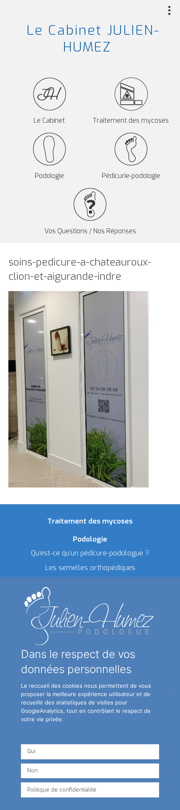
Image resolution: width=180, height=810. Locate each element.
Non (32, 770)
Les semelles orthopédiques (90, 568)
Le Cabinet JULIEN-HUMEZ (92, 38)
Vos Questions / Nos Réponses (90, 231)
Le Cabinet (49, 120)
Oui (31, 751)
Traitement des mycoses (131, 120)
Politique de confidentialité (61, 789)
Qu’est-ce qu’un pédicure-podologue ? (90, 553)
